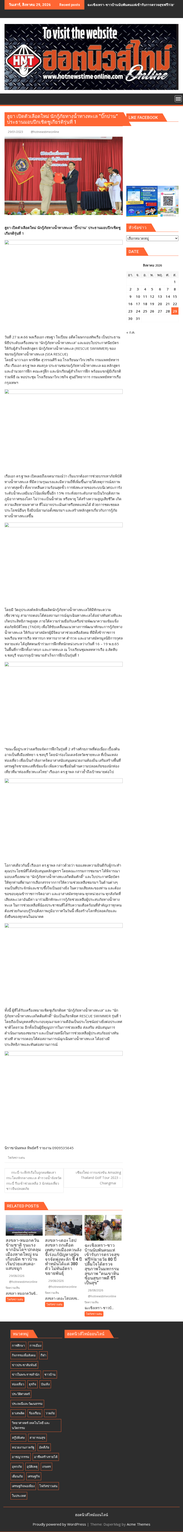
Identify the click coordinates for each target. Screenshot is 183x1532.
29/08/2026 (16, 1276)
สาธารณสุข (37, 1437)
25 (145, 311)
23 (130, 311)
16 (130, 303)
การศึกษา (18, 1345)
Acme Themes (138, 1524)
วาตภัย (50, 1413)
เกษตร (46, 1466)
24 (138, 311)
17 (138, 303)
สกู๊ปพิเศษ (18, 1437)
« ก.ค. (130, 332)
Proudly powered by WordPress (59, 1524)
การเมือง (35, 1345)
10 (138, 296)
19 (152, 303)
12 (152, 296)
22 (175, 303)
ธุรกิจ (32, 1384)
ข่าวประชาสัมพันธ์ (24, 1365)
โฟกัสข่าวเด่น (16, 1158)
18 (145, 303)
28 (168, 311)
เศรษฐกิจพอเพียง (23, 1486)
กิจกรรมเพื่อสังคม (24, 1355)
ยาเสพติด (18, 1413)
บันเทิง (45, 1384)
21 (168, 303)
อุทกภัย (17, 1466)
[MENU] (178, 98)
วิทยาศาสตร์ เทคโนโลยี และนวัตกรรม (31, 1425)
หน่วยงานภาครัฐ (23, 1447)
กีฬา (43, 1355)
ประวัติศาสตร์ (21, 1394)
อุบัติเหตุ (32, 1466)
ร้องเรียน (35, 1413)
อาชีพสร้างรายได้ (45, 1457)
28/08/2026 (95, 1290)
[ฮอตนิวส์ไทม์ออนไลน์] (9, 98)
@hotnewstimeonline (45, 132)
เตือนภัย (17, 1476)
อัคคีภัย (44, 1447)
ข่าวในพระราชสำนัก (26, 1374)
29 (175, 311)
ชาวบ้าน (50, 1374)
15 (175, 296)
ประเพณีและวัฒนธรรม (27, 1403)
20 (160, 303)
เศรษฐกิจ (34, 1476)
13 (160, 296)
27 (160, 311)
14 (168, 296)
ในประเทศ (19, 1496)
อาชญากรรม (20, 1457)
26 (152, 311)
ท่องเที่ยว (18, 1384)
